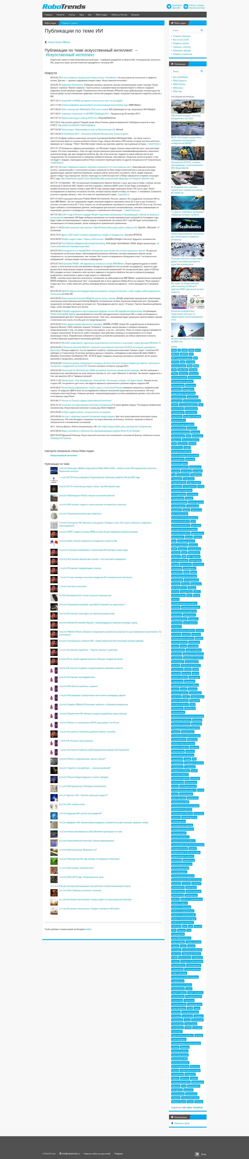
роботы (175, 899)
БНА (188, 435)
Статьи (72, 14)
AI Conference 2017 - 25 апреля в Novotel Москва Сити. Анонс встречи (94, 133)
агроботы (176, 389)
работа (192, 848)
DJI (195, 358)
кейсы (197, 591)
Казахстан (196, 583)
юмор (190, 1101)
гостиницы (192, 494)
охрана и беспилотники (183, 743)
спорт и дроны (179, 992)
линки (183, 646)
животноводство (179, 544)
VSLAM (193, 369)
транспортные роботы (182, 1035)
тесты (187, 1019)
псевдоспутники (179, 848)
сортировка (177, 969)
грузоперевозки (179, 502)
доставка (196, 525)
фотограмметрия (180, 1066)
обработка (190, 708)
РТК (174, 930)
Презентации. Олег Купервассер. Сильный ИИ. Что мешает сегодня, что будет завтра (102, 380)
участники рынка (180, 1054)
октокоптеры (188, 731)
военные (190, 459)
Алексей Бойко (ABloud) (59, 42)
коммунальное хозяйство (184, 611)
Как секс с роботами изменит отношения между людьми (88, 416)
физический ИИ (179, 1058)
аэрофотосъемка (192, 416)
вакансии (182, 443)
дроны (189, 537)
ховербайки (177, 1074)
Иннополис (185, 564)
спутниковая (178, 996)
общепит (197, 720)
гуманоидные (178, 506)
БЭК (174, 443)
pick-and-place (178, 365)
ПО (194, 759)
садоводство (178, 934)
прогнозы (198, 813)
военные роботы (180, 467)
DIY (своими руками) (182, 358)
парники (194, 747)
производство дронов (182, 825)
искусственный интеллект (184, 576)
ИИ (183, 556)
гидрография (194, 482)
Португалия (190, 782)
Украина (185, 1047)
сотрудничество (192, 969)
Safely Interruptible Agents (63, 313)
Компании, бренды (182, 50)
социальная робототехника (185, 977)
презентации (186, 794)
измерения (194, 552)
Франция (195, 1066)
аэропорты (191, 412)
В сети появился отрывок (73, 77)
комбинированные (190, 607)
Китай (196, 595)
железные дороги (186, 541)
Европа (197, 537)
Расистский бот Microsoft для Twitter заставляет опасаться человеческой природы (100, 370)
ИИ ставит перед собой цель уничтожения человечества (124, 426)
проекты (176, 817)
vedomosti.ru (57, 162)
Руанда (181, 930)
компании (176, 615)
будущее (176, 439)
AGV (174, 350)
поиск (194, 770)
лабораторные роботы (182, 638)
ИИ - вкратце (193, 556)
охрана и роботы (180, 747)
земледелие (194, 548)
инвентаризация (179, 560)
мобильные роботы (191, 665)
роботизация (178, 891)
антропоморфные (188, 404)
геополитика (183, 474)
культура (176, 634)
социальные (178, 980)
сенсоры (176, 953)
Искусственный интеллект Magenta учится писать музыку (88, 298)
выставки (197, 470)
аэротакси (177, 416)
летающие (194, 642)
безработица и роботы (182, 424)
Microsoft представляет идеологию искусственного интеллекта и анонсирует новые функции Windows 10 (111, 342)
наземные (189, 681)
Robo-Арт (177, 91)
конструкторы (190, 622)
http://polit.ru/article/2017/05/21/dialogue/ (76, 125)
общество (196, 724)
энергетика (191, 1093)
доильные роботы (180, 521)
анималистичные (192, 400)
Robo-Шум (178, 87)
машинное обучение (193, 653)
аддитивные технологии (183, 393)
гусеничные (192, 506)
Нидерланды (197, 696)
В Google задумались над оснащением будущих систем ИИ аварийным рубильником (101, 311)
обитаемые (177, 708)
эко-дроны (177, 1089)
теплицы (176, 1016)
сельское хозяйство (192, 949)
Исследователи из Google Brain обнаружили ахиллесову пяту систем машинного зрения (103, 250)
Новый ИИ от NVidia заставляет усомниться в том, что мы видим (91, 100)
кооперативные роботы (183, 630)
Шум (82, 14)
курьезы (186, 634)
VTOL (174, 373)
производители (189, 817)
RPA (196, 365)
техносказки (190, 1023)
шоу (184, 1086)
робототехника (193, 891)
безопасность (178, 420)
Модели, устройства (182, 53)
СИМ (174, 957)
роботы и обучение (181, 907)
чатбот (194, 1078)
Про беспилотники (197, 7)
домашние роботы (180, 525)
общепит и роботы (181, 724)
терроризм (177, 1019)
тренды (198, 1035)
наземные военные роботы (185, 685)
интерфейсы (189, 568)
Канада (191, 587)
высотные (186, 470)
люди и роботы (193, 650)
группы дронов (196, 502)
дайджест (176, 509)
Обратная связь (181, 1123)
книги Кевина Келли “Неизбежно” (101, 77)
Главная (48, 14)
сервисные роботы (191, 953)
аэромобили (178, 412)
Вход (203, 1154)
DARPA (184, 354)
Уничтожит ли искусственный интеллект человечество (86, 404)
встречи (175, 470)
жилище (193, 544)
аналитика (192, 397)
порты (175, 786)
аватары (183, 373)
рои (184, 926)
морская (176, 673)
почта (200, 790)
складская (197, 957)
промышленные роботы (183, 840)
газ (173, 474)
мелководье (177, 661)
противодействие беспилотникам (187, 844)
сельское (176, 949)
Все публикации (180, 76)
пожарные (190, 766)
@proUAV (176, 7)
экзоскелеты (193, 1086)
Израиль (176, 556)
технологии (197, 1019)
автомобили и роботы (182, 381)
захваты (182, 548)
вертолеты (177, 447)
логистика (193, 646)
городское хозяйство (182, 490)
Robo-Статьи (179, 84)
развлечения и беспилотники (186, 852)
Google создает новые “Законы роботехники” (82, 238)
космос (199, 630)
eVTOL (175, 361)
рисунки (186, 883)
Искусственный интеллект (70, 54)
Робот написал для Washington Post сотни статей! (85, 109)
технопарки (177, 1023)
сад (188, 930)
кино (189, 595)
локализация (178, 650)
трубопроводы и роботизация (186, 1043)
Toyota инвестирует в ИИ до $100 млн (79, 117)
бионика (195, 432)
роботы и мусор (179, 903)
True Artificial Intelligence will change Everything (83, 243)
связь (183, 945)
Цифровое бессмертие (72, 84)
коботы (175, 599)
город (200, 486)
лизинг (175, 646)
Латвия (199, 638)
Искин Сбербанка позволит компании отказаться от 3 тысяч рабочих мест (96, 166)
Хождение (190, 1074)
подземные (177, 766)
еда (174, 541)
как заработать (179, 587)
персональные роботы (182, 755)
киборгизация (178, 595)
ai (179, 350)
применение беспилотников (185, 805)
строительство (179, 1004)
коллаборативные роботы (184, 603)
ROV (190, 365)
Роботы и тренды (196, 5)
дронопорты (178, 537)
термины (198, 1016)
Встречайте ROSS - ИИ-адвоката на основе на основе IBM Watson (92, 263)
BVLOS (175, 354)
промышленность (180, 836)
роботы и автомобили (191, 899)
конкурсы (193, 618)
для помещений (179, 513)
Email (189, 1107)
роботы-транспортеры (182, 922)
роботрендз (177, 895)
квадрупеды (186, 591)
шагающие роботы (181, 1082)
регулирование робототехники (186, 879)
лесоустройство (179, 642)
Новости (60, 14)
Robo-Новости (179, 80)
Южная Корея (178, 1101)
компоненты (189, 615)
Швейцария (197, 1082)
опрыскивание (179, 739)
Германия (176, 478)
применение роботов (182, 813)
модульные (177, 669)
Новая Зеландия (180, 700)
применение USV (180, 801)
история (176, 583)
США (189, 1008)
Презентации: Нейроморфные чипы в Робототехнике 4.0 (88, 129)
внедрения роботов (181, 451)
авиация (194, 373)
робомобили (178, 887)
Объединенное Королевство (185, 727)
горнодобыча (189, 486)
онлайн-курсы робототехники (186, 735)
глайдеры (176, 486)
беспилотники (178, 428)
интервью (176, 568)
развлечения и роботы (182, 856)
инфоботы (177, 572)
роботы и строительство (183, 914)
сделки (191, 945)
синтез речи (184, 957)
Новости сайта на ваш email (97, 1153)
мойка (188, 669)
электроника (178, 1093)
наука (183, 688)
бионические (178, 435)
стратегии (189, 1000)
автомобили (194, 377)
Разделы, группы (70, 22)
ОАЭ (192, 704)
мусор (195, 673)
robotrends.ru (154, 143)
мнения (175, 665)
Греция (189, 498)
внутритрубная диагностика (185, 455)
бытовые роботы (190, 439)
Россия (198, 926)
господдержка (178, 494)
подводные (177, 762)
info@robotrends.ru (71, 1153)
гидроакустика (178, 482)
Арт (90, 14)
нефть (186, 696)
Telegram (198, 1107)
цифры (175, 1078)
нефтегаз (176, 696)
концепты (176, 626)
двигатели (196, 509)
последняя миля (188, 786)
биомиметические (180, 432)
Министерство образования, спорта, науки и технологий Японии (91, 387)
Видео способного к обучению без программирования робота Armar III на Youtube (100, 430)
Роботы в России (119, 14)
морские (186, 673)
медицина (177, 657)
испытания (177, 579)
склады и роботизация (191, 961)
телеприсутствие (190, 1012)
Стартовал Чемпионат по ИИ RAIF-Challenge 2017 (85, 113)
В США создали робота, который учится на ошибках (86, 412)
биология (191, 428)
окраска (175, 731)
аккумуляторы (178, 397)
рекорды (176, 883)
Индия (175, 564)
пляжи (187, 759)
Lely (182, 361)
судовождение (194, 1004)
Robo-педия (101, 14)
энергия (176, 1097)
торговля (197, 1027)
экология (188, 1089)
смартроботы (178, 965)
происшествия (179, 833)
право (175, 794)
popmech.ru (123, 194)
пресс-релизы (178, 798)
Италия (185, 583)
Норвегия (194, 700)
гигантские (189, 478)
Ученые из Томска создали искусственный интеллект (86, 400)
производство (178, 821)
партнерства (178, 751)
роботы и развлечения (182, 910)
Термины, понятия (182, 46)
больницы (197, 435)
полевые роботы (180, 774)
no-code (190, 361)
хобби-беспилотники (190, 1070)
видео (187, 447)
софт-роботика (179, 973)
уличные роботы (180, 1051)
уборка (175, 1047)
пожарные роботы (180, 770)
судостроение (178, 1008)
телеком (176, 1012)
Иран (193, 572)
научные (192, 688)
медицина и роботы (193, 657)
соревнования (193, 965)
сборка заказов (193, 942)
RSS (184, 1107)
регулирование (179, 871)
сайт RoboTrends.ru (181, 938)
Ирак (186, 572)
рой (190, 926)
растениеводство (180, 868)
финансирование (180, 1062)
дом (193, 521)
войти (88, 929)
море (195, 669)
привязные (192, 798)
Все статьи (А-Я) (181, 39)
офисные (192, 739)
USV (174, 369)
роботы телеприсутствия (183, 918)
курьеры (196, 634)
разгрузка (176, 860)
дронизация (197, 533)
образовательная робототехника (187, 716)
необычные (195, 692)
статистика (177, 1000)
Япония (198, 1101)
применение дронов (181, 809)
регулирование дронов (183, 875)
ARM (191, 350)
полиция (195, 778)
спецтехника (178, 988)
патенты (190, 751)
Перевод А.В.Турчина (60, 437)
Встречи (135, 14)
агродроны (188, 389)
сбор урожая (178, 942)
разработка (188, 860)
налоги (175, 688)
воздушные (195, 467)
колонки (176, 607)
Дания (186, 509)
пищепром (177, 759)
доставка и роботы (181, 533)
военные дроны (179, 463)
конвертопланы (179, 618)
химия (175, 1070)
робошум (176, 926)
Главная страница (181, 35)
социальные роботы (181, 984)
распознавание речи (182, 864)
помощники (177, 782)
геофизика (196, 474)
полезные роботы (180, 778)
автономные (178, 385)
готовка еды (177, 498)
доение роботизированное (184, 517)
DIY (191, 354)
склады (175, 961)
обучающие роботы (181, 720)
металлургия (192, 661)
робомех (196, 883)
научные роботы (180, 692)
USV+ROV (182, 369)
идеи (184, 552)
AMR (184, 350)
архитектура (191, 408)
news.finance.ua (132, 210)
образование (178, 712)
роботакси (191, 887)
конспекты (177, 622)
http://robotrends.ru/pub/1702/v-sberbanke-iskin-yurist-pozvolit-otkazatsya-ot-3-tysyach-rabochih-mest (107, 178)
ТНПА (188, 1027)
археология (177, 408)
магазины (176, 653)
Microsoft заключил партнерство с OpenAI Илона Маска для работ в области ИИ (99, 227)
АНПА (175, 404)
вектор (192, 443)
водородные (178, 459)
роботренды (191, 895)
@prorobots (177, 5)
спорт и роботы (195, 992)
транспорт (177, 1031)
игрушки (176, 552)
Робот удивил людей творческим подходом (81, 324)
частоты (184, 1078)
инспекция (198, 564)
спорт (189, 988)
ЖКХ (174, 548)
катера (175, 591)
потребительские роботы (184, 790)
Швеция (176, 1086)
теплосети (187, 1016)
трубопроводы (179, 1039)
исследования (191, 579)
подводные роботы (194, 762)
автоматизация (179, 377)
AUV (198, 350)
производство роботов (182, 829)
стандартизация (193, 996)
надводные (177, 681)
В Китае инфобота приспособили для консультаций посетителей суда (94, 104)
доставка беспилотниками (184, 529)
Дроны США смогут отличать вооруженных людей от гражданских (92, 234)
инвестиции (195, 560)
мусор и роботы (179, 677)
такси (196, 1008)
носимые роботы (180, 704)
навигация (194, 677)
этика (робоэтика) (190, 1097)
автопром (190, 385)
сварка (175, 945)
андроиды (177, 400)
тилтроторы (177, 1027)
